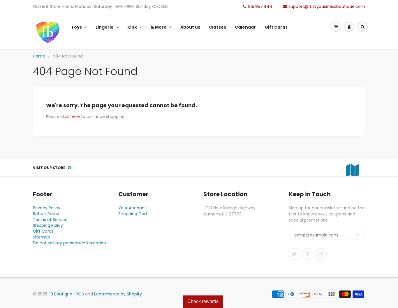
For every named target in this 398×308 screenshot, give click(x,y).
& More (159, 27)
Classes (217, 27)
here (75, 116)
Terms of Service (50, 219)
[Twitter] (294, 254)
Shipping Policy (48, 225)
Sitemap (41, 237)
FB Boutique (60, 294)
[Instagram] (321, 254)
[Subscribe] (358, 234)
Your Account (132, 208)
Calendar (245, 27)
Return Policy (46, 214)
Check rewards (203, 301)
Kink (132, 27)
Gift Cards (276, 27)
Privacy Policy (46, 208)
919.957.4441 (261, 6)
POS (80, 294)
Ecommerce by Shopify (118, 294)
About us (190, 27)
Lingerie (105, 27)
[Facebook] (308, 254)
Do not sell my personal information (69, 243)
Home (39, 56)
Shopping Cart (132, 214)
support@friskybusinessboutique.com (326, 6)
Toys (76, 27)
